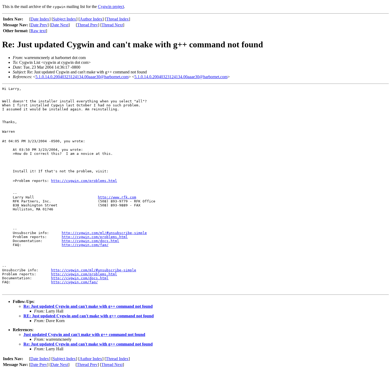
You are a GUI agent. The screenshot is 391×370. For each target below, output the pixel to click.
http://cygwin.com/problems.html (84, 181)
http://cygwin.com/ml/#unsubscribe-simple (104, 233)
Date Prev (39, 25)
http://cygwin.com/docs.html (90, 241)
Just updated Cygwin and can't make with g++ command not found (84, 334)
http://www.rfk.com (117, 197)
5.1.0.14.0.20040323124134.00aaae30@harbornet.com (81, 76)
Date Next (59, 25)
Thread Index (117, 19)
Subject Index (64, 19)
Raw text (38, 30)
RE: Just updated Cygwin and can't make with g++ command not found (88, 316)
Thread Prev (87, 25)
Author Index (91, 19)
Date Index (40, 19)
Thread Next (112, 25)
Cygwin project (111, 6)
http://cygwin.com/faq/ (85, 245)
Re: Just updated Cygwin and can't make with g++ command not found (88, 306)
